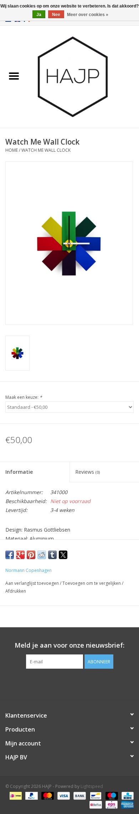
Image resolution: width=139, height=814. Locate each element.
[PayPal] (31, 795)
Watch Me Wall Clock (46, 150)
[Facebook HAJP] (56, 683)
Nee (56, 14)
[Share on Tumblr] (52, 555)
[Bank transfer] (79, 795)
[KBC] (126, 795)
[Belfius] (95, 804)
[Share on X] (63, 555)
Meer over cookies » (87, 14)
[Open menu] (14, 76)
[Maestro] (111, 795)
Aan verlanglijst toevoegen (32, 583)
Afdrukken (15, 591)
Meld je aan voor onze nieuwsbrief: (69, 645)
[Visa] (63, 795)
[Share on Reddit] (41, 555)
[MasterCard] (47, 795)
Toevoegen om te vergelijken (92, 583)
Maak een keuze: (23, 397)
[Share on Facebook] (9, 555)
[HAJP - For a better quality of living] (83, 76)
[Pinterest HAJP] (69, 683)
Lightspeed (92, 786)
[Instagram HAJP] (82, 683)
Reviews (87, 471)
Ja (38, 14)
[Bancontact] (95, 795)
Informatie (19, 471)
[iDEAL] (15, 795)
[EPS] (111, 804)
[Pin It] (31, 555)
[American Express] (126, 804)
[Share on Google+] (20, 555)
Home (11, 150)
